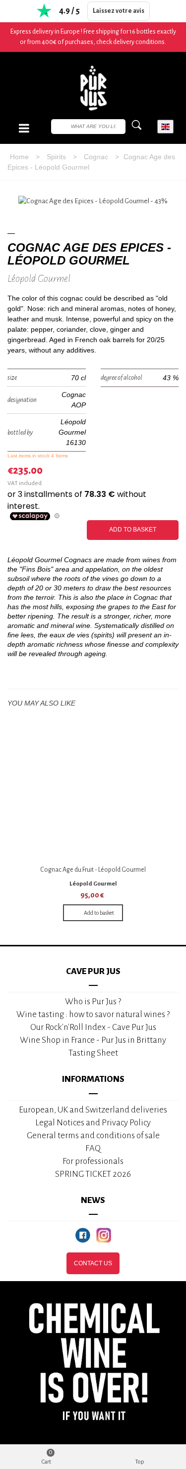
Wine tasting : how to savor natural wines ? (93, 1014)
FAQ (93, 1148)
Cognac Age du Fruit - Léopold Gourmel (93, 869)
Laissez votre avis (118, 10)
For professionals (93, 1161)
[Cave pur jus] (93, 88)
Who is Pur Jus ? (93, 1001)
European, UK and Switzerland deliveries (93, 1109)
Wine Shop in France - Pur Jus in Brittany (93, 1040)
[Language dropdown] (165, 127)
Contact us (93, 1263)
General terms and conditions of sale (93, 1135)
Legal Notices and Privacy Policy (93, 1122)
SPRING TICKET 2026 (93, 1174)
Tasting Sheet (93, 1053)
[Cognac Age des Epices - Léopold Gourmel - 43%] (93, 201)
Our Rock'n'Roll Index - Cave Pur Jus (93, 1027)
